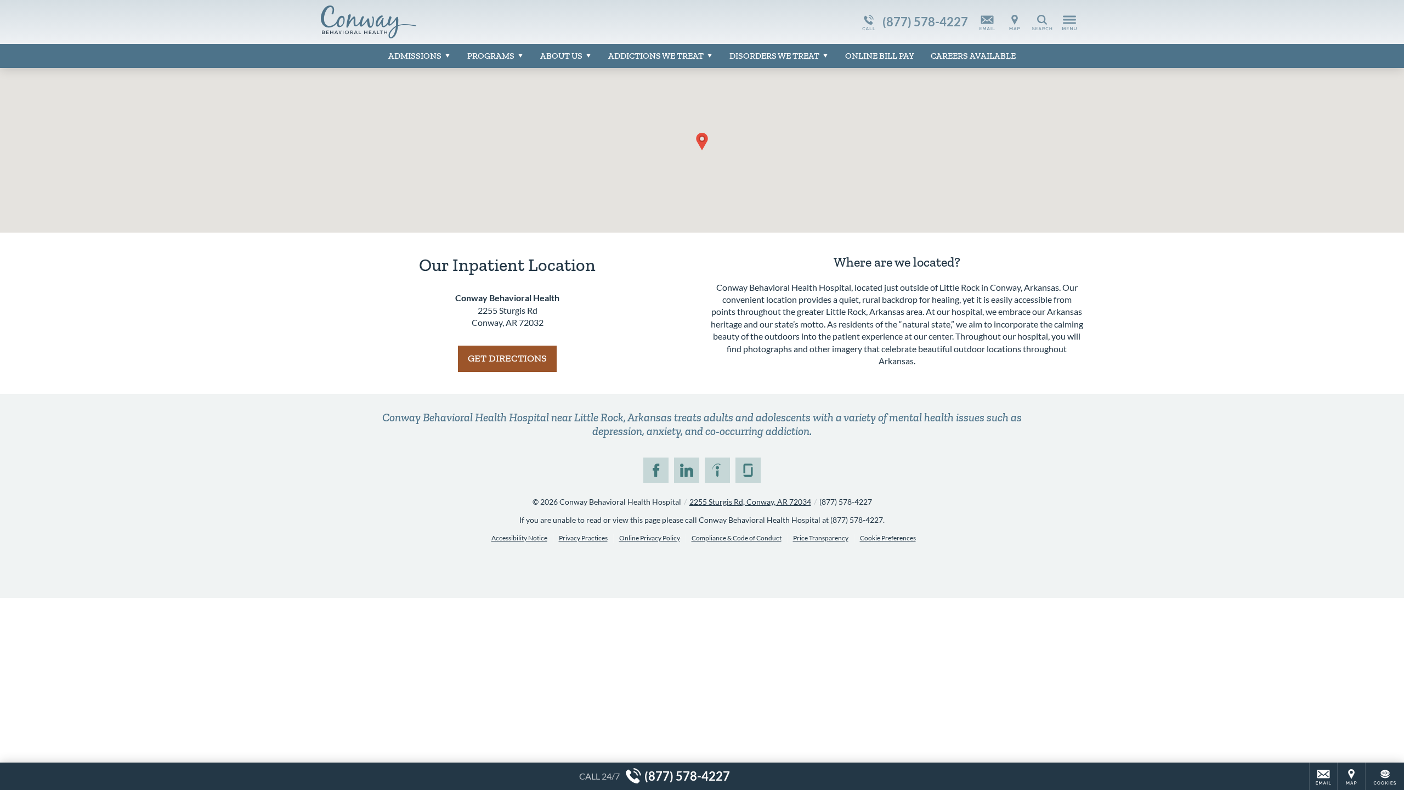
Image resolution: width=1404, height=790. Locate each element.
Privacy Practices (583, 538)
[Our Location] (1014, 22)
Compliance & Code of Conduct (737, 538)
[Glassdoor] (748, 470)
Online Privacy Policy (649, 538)
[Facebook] (656, 470)
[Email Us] (987, 22)
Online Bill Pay (879, 55)
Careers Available (973, 55)
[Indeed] (717, 470)
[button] (702, 141)
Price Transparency (820, 538)
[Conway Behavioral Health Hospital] (485, 21)
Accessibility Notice (519, 538)
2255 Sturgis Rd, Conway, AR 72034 (750, 501)
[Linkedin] (687, 470)
